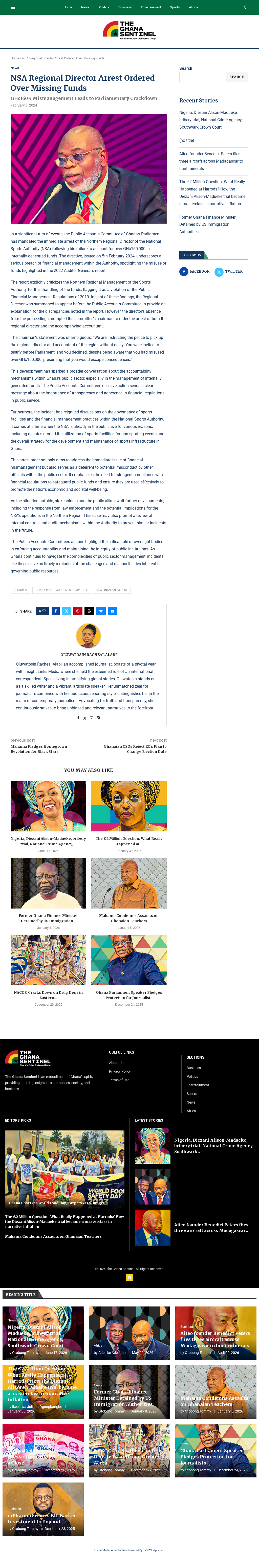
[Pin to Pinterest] (77, 611)
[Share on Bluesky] (101, 611)
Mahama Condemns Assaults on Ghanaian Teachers (53, 1236)
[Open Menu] (13, 7)
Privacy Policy (120, 1071)
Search (185, 68)
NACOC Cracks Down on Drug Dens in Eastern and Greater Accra (128, 1457)
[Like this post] (44, 611)
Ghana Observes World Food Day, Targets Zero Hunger (57, 1203)
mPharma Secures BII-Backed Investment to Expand (42, 1519)
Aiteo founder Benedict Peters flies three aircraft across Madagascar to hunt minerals (211, 161)
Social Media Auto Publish (110, 1550)
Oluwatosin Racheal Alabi (88, 654)
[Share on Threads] (89, 611)
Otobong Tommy (25, 1353)
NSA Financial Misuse (111, 590)
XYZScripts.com (155, 1550)
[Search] (245, 8)
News (85, 7)
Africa (193, 7)
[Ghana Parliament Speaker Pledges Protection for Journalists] (128, 960)
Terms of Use (119, 1080)
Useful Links (121, 1052)
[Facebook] (129, 1277)
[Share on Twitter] (66, 611)
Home (67, 7)
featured (20, 590)
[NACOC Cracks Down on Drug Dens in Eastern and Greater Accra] (48, 960)
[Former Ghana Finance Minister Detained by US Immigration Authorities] (48, 883)
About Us (116, 1063)
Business (125, 7)
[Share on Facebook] (56, 611)
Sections (195, 1057)
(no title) (186, 140)
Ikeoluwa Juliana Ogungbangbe (37, 1407)
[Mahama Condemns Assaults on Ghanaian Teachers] (128, 883)
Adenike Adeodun (112, 1353)
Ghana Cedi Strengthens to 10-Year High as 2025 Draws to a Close (42, 1457)
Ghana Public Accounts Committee (62, 590)
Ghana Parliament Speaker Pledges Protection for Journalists (211, 1457)
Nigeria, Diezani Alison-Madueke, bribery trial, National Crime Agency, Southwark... (213, 1146)
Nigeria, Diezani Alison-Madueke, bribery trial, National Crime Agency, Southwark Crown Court (210, 120)
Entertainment (151, 7)
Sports (175, 7)
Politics (104, 7)
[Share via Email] (112, 611)
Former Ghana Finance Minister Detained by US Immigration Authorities (207, 224)
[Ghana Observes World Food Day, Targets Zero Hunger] (64, 1169)
